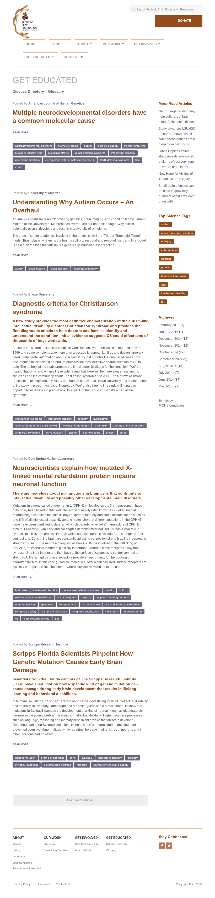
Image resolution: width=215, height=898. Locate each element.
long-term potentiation (86, 611)
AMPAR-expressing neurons (112, 597)
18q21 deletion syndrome (89, 152)
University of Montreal (44, 193)
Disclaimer (43, 884)
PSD (57, 618)
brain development (52, 757)
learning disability (108, 145)
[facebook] (162, 844)
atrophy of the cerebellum (128, 425)
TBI (162, 301)
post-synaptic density (36, 618)
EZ (16, 618)
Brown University (41, 294)
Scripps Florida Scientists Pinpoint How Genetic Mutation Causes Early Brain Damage (73, 661)
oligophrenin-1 (68, 604)
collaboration (169, 250)
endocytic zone (132, 611)
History (17, 850)
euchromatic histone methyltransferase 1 (69, 159)
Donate (184, 20)
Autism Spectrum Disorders (177, 232)
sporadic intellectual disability (110, 764)
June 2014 (166, 379)
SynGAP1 (87, 757)
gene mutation (54, 432)
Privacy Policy (22, 884)
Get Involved (146, 44)
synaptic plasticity (25, 611)
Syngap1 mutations (26, 764)
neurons (166, 258)
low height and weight (76, 425)
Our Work (112, 44)
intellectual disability (123, 152)
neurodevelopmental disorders (33, 145)
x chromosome (91, 432)
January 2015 (168, 332)
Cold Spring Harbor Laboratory (51, 459)
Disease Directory (28, 91)
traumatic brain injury (173, 276)
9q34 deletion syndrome (115, 159)
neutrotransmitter (25, 604)
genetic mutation (25, 757)
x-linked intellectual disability (122, 604)
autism (88, 145)
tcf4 (137, 159)
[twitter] (169, 844)
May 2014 (166, 386)
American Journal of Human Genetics (56, 103)
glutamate (47, 604)
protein (110, 432)
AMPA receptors (66, 597)
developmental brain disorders (81, 590)
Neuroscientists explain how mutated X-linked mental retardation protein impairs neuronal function (74, 476)
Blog (55, 44)
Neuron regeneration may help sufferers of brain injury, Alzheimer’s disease (177, 116)
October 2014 (168, 352)
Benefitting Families (55, 850)
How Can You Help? (87, 843)
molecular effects (58, 152)
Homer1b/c (111, 611)
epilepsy (83, 418)
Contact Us (74, 57)
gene (72, 757)
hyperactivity (100, 418)
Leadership (19, 856)
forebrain (82, 764)
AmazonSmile (83, 850)
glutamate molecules (54, 611)
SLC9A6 (73, 432)
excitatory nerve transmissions (33, 597)
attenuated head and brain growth (36, 425)
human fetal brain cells (28, 152)
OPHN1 (123, 590)
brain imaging (37, 268)
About (83, 44)
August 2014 (168, 366)
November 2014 (170, 345)
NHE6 (123, 432)
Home (30, 44)
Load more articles (80, 800)
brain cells (21, 590)
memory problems (134, 145)
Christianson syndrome (28, 418)
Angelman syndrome (27, 432)
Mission (17, 843)
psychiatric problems (27, 159)
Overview (49, 843)
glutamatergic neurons (57, 764)
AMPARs (86, 597)
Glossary (56, 91)
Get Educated (38, 57)
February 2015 (169, 325)
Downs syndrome (68, 145)
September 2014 (170, 359)
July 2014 (166, 373)
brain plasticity (59, 268)
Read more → (22, 132)
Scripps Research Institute (48, 644)
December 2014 (170, 339)
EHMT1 (19, 167)
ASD (163, 284)
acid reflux (101, 425)
